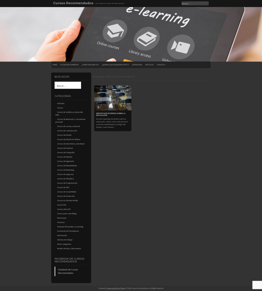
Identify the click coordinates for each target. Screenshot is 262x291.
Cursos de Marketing (65, 170)
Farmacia (61, 222)
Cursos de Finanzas (65, 148)
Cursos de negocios (65, 174)
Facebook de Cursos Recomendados (69, 260)
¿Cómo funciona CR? (90, 65)
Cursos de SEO (63, 187)
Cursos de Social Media (66, 191)
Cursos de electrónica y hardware (71, 143)
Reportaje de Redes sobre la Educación (110, 114)
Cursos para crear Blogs (67, 213)
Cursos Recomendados (73, 3)
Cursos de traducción (66, 196)
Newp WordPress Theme (116, 288)
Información (62, 235)
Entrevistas (137, 65)
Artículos (149, 65)
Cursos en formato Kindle (67, 200)
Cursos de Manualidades (67, 165)
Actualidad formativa (69, 65)
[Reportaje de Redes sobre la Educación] (112, 98)
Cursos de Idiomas (64, 157)
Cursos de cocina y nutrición (68, 126)
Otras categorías (64, 244)
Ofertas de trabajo (64, 239)
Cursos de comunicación (67, 130)
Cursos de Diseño (64, 135)
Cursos (60, 107)
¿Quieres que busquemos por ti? (115, 65)
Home (55, 65)
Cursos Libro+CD (64, 209)
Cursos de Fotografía (66, 152)
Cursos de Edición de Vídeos (68, 139)
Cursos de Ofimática (65, 178)
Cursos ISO (61, 205)
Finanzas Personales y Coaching (70, 226)
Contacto (161, 65)
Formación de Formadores (68, 231)
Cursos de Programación (67, 183)
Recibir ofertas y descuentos (69, 248)
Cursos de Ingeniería (65, 161)
